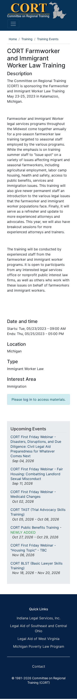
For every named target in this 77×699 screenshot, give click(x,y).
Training (27, 39)
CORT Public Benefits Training (34, 527)
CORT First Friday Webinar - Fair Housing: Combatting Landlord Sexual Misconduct (36, 474)
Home (13, 39)
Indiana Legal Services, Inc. (38, 618)
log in (27, 399)
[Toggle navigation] (13, 24)
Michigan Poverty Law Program (38, 646)
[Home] (36, 10)
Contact (38, 666)
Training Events (47, 39)
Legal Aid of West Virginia (38, 639)
